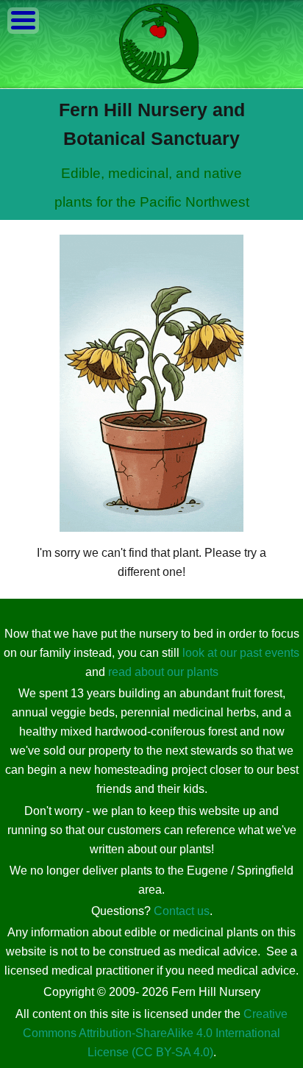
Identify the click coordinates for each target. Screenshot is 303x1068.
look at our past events (240, 653)
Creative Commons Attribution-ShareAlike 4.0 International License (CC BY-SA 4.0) (155, 1033)
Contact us (182, 911)
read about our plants (163, 672)
